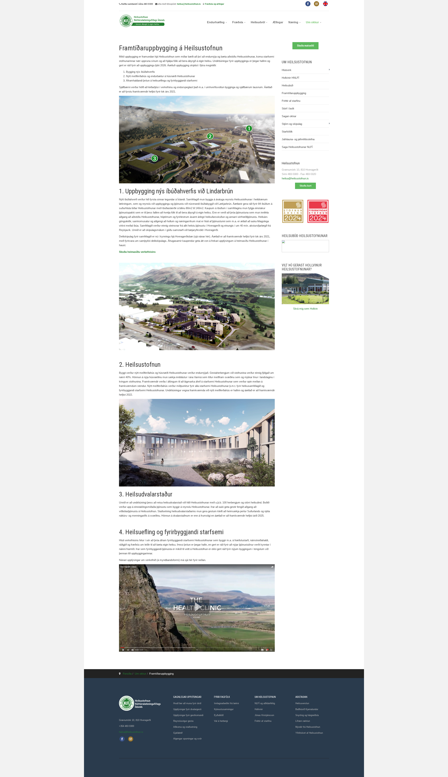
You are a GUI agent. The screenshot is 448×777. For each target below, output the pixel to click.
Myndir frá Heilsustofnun (307, 727)
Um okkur (313, 22)
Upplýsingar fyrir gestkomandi (188, 715)
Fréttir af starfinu (291, 100)
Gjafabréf (178, 733)
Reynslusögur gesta (183, 721)
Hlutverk (286, 70)
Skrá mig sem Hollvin (305, 308)
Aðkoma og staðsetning (185, 727)
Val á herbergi (221, 721)
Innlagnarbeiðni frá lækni (226, 703)
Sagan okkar (289, 116)
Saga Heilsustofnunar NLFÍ (297, 146)
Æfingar (278, 22)
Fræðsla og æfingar (214, 4)
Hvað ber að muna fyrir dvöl (187, 703)
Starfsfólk (287, 131)
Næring (293, 22)
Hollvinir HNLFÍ (290, 77)
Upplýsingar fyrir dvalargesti (187, 709)
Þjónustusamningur (223, 709)
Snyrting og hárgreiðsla (307, 715)
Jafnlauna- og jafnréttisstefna (298, 139)
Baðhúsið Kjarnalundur (306, 709)
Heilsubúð (287, 85)
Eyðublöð (218, 715)
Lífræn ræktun (302, 721)
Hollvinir (259, 709)
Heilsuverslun (302, 703)
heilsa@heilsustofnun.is (189, 4)
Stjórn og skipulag (292, 123)
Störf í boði (288, 108)
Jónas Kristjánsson (264, 715)
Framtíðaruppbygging (294, 93)
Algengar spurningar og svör (187, 738)
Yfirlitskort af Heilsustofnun (309, 733)
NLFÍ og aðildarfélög (265, 703)
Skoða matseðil (305, 45)
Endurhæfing (216, 22)
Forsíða (127, 673)
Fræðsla (238, 22)
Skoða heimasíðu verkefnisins (137, 251)
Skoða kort (305, 185)
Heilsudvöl (258, 22)
